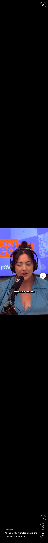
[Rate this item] (43, 518)
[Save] (43, 535)
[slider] (24, 540)
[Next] (43, 276)
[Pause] (24, 271)
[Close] (43, 5)
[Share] (43, 526)
